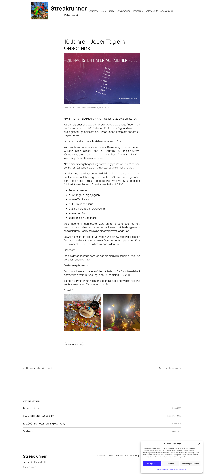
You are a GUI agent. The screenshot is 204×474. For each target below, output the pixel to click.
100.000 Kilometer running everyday (44, 423)
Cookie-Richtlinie (162, 470)
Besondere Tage (94, 107)
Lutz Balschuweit (79, 107)
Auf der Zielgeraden (168, 368)
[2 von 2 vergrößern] (137, 297)
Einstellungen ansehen (190, 464)
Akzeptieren (151, 464)
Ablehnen (170, 464)
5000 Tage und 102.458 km (38, 415)
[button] (199, 444)
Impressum (182, 470)
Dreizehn (28, 431)
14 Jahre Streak (32, 408)
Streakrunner (69, 8)
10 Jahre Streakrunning (73, 344)
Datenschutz (174, 470)
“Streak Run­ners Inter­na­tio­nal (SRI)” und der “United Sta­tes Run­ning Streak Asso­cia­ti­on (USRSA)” (102, 182)
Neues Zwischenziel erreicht (39, 368)
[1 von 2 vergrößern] (98, 297)
